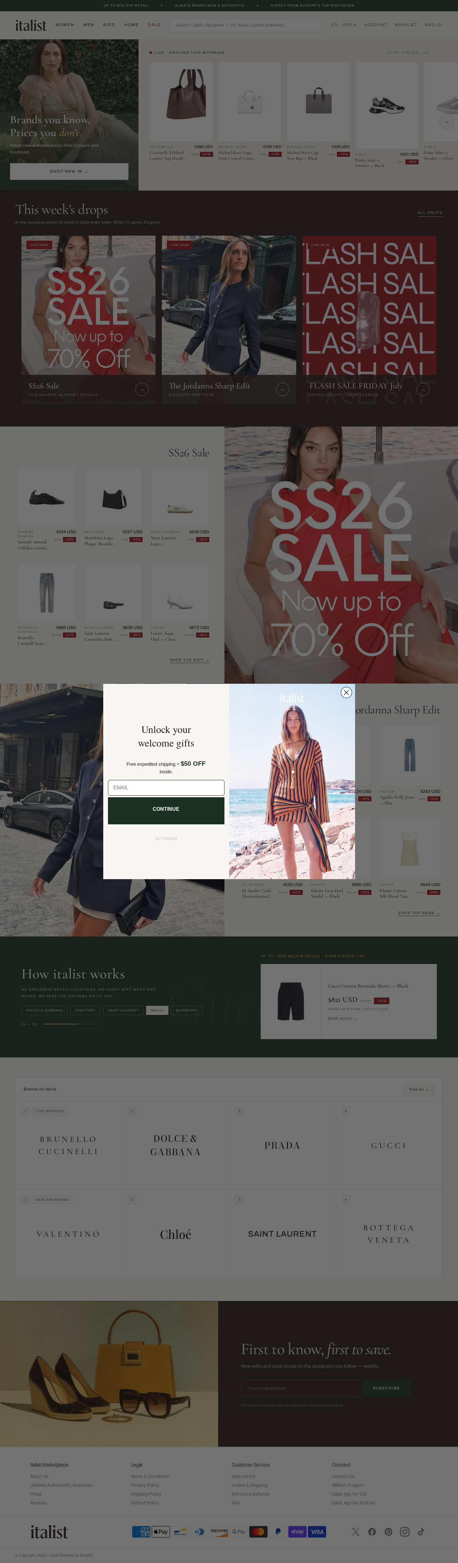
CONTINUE (166, 809)
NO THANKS (166, 839)
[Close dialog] (346, 692)
